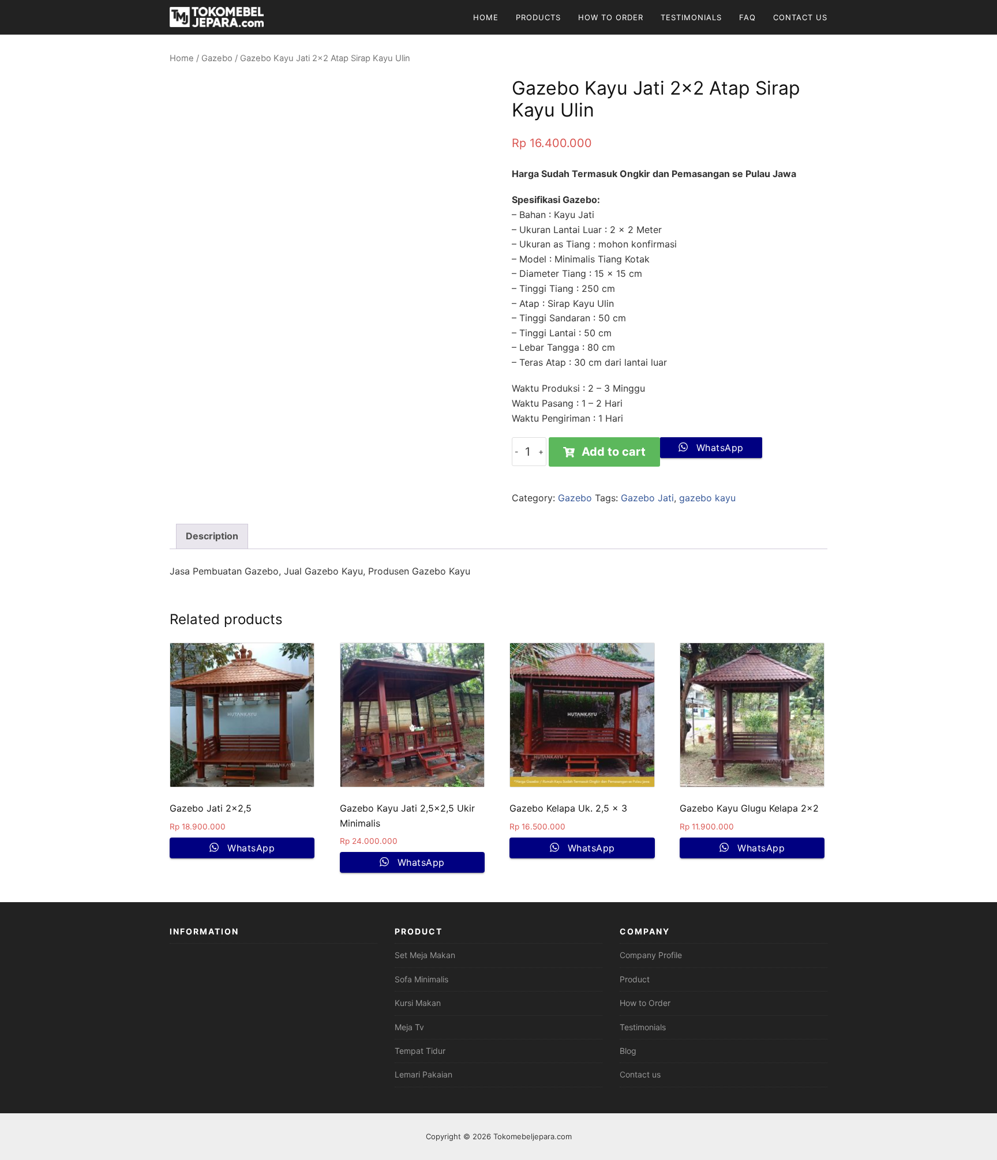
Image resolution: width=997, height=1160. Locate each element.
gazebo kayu (707, 498)
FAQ (747, 17)
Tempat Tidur (420, 1051)
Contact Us (800, 17)
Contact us (640, 1074)
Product (635, 979)
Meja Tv (409, 1027)
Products (538, 17)
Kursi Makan (418, 1003)
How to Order (645, 1003)
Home (485, 17)
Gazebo (217, 58)
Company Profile (651, 955)
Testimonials (691, 17)
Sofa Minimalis (421, 979)
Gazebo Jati (647, 498)
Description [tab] (212, 536)
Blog (628, 1051)
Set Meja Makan (425, 955)
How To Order (610, 17)
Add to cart (614, 452)
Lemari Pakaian (423, 1074)
